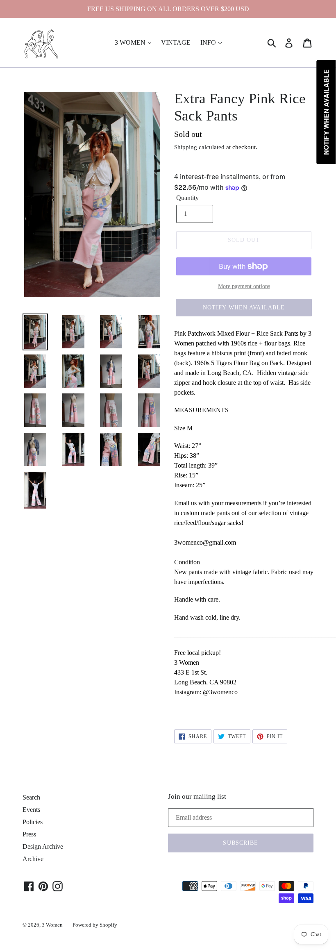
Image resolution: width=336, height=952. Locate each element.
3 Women (52, 925)
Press (29, 834)
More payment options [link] (244, 286)
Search (31, 797)
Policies (33, 821)
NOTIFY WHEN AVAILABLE (244, 307)
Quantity (187, 197)
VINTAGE (176, 42)
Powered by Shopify (95, 925)
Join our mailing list (197, 796)
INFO (209, 42)
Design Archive (43, 846)
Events (31, 809)
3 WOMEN (131, 42)
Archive (33, 858)
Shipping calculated (199, 147)
